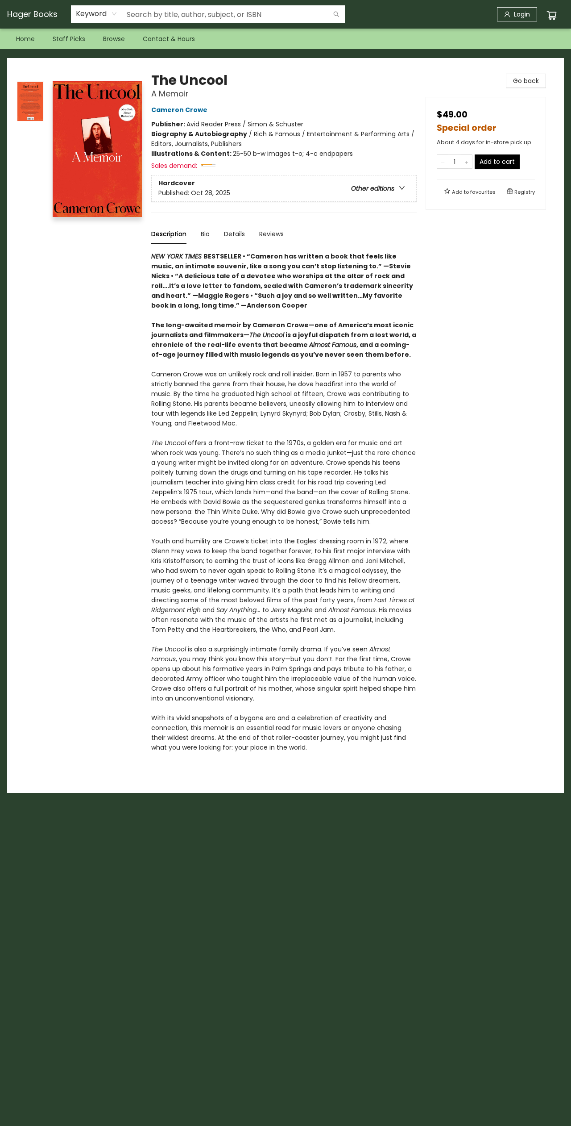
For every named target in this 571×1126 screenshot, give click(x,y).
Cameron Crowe (179, 109)
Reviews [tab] (271, 233)
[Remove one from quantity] (442, 162)
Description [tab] (168, 233)
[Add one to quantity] (466, 162)
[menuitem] (25, 39)
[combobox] (96, 13)
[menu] (285, 39)
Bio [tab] (205, 233)
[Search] (336, 14)
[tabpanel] (284, 512)
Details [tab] (234, 233)
